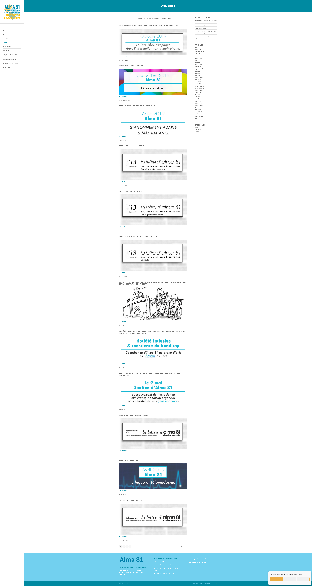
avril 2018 (198, 110)
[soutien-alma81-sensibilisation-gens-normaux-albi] (153, 391)
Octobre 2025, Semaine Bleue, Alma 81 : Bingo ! (206, 25)
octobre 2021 (199, 67)
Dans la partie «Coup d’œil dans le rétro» (138, 237)
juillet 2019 (198, 97)
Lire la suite (122, 56)
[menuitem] (12, 27)
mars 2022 (198, 62)
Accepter (276, 579)
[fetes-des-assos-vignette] (153, 82)
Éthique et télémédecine (130, 460)
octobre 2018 (199, 105)
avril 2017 (198, 118)
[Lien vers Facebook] (214, 583)
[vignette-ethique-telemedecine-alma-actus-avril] (153, 476)
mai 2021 (197, 73)
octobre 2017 (199, 114)
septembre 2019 (199, 92)
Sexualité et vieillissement (131, 146)
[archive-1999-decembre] (153, 433)
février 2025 (198, 56)
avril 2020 (198, 79)
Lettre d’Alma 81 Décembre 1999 (133, 415)
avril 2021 (198, 75)
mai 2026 (197, 47)
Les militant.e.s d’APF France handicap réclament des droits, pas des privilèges (151, 374)
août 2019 (198, 94)
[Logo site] (12, 11)
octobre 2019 (199, 90)
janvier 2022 (198, 64)
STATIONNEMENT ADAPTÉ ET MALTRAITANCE (137, 106)
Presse (197, 132)
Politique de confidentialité (289, 583)
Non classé (198, 130)
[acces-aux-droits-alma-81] (153, 303)
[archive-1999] (153, 519)
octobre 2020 (199, 77)
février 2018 (198, 112)
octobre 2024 (199, 58)
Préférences (303, 579)
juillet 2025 (198, 54)
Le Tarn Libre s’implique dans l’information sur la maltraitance (148, 26)
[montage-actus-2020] (153, 42)
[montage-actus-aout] (153, 122)
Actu (196, 127)
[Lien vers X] (216, 583)
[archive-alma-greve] (153, 209)
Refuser (290, 579)
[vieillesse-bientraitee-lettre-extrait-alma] (153, 164)
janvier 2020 (198, 84)
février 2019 (198, 103)
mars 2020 (198, 82)
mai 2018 (197, 107)
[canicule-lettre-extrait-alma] (153, 255)
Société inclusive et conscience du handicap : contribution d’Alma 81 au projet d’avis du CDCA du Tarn (152, 332)
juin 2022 (197, 60)
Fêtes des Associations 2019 (132, 66)
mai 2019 (197, 99)
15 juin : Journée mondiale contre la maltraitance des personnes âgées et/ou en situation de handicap (152, 283)
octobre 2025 (199, 49)
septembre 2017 (199, 116)
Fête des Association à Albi (201, 28)
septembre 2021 (199, 69)
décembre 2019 (199, 86)
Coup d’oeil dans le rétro (131, 500)
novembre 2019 (199, 88)
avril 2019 (198, 101)
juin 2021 (197, 71)
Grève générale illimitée (130, 191)
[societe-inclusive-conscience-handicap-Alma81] (153, 349)
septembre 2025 (199, 52)
